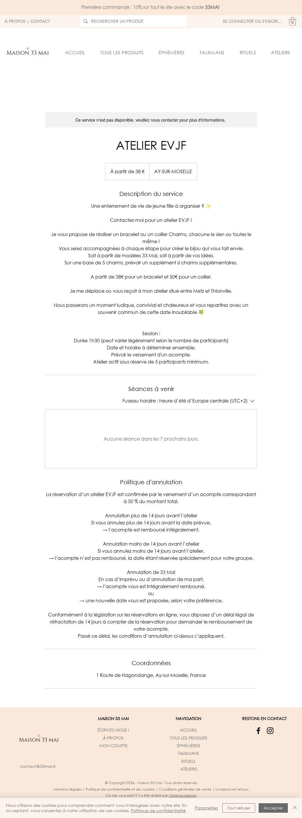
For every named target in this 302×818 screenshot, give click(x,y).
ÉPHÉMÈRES (188, 745)
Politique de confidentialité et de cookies (120, 789)
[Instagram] (270, 730)
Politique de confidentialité (158, 810)
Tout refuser (238, 807)
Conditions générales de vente (185, 789)
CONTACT (40, 21)
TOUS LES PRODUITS (188, 737)
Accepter (273, 807)
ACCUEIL (188, 729)
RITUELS (188, 761)
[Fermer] (294, 808)
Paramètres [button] (206, 807)
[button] (292, 21)
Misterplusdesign (183, 795)
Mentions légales (67, 789)
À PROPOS (15, 21)
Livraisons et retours (232, 789)
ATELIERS (188, 768)
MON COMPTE (113, 745)
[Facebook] (258, 730)
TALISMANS (188, 753)
